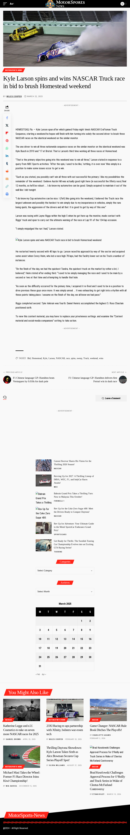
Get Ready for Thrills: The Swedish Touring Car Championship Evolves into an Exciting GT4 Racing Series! (74, 544)
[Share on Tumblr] (7, 163)
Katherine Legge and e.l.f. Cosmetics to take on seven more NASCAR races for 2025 (21, 730)
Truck (86, 358)
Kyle (45, 358)
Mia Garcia (11, 786)
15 (81, 639)
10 (40, 639)
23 (90, 648)
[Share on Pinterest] (7, 140)
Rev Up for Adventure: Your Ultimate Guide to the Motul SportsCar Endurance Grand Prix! (74, 527)
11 (48, 639)
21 (73, 648)
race (68, 358)
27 (65, 657)
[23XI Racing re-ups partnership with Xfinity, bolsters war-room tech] (64, 710)
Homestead (37, 358)
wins (101, 358)
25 (48, 657)
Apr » (44, 674)
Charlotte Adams (101, 735)
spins (73, 358)
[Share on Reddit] (7, 171)
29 (81, 657)
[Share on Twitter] (7, 125)
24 (40, 657)
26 (56, 657)
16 (90, 639)
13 (65, 639)
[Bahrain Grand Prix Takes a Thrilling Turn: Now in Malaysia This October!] (44, 498)
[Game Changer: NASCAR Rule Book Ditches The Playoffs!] (108, 710)
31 (40, 666)
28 (73, 657)
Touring (58, 552)
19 (56, 648)
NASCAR (60, 358)
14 (73, 639)
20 (65, 648)
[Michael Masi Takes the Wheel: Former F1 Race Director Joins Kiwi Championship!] (21, 757)
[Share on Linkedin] (7, 156)
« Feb (38, 674)
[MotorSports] (65, 4)
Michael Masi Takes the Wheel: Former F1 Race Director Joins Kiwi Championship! (21, 776)
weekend (94, 358)
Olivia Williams (57, 765)
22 (81, 648)
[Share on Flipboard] (7, 133)
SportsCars (60, 534)
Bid (29, 358)
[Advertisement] (65, 433)
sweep (79, 358)
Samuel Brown (13, 739)
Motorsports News (13, 70)
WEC (56, 487)
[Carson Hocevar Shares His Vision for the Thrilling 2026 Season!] (44, 465)
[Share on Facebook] (7, 118)
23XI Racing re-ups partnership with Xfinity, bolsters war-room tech (64, 730)
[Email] (7, 179)
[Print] (7, 194)
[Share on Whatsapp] (7, 148)
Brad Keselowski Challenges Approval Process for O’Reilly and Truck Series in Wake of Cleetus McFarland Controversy (107, 781)
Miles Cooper (14, 96)
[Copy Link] (7, 186)
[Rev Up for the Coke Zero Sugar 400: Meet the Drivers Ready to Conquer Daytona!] (44, 513)
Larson (52, 358)
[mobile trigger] (6, 4)
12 (56, 639)
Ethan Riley (98, 794)
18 (48, 648)
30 (90, 657)
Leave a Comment (112, 398)
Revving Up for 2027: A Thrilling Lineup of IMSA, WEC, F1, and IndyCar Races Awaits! (74, 479)
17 (40, 648)
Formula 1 (59, 501)
